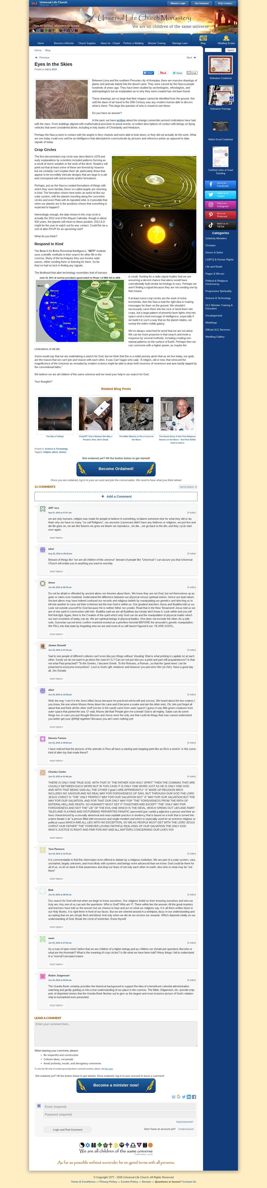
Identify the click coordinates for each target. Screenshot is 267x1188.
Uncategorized (213, 315)
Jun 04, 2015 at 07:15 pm (60, 650)
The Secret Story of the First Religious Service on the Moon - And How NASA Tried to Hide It (177, 439)
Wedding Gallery (214, 336)
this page (109, 1069)
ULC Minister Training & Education (219, 307)
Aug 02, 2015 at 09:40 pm (60, 554)
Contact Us (189, 1181)
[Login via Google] (179, 1098)
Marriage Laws (180, 43)
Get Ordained (202, 3)
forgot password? (184, 1122)
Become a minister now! (116, 1085)
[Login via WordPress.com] (173, 1098)
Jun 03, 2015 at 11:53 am (59, 854)
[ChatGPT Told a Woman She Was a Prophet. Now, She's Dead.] (95, 415)
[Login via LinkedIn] (189, 1098)
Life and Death (213, 266)
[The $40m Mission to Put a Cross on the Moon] (136, 415)
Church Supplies (87, 43)
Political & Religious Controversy (216, 282)
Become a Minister (64, 43)
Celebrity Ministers (216, 238)
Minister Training (156, 43)
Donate (146, 1181)
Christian (210, 245)
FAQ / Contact (225, 3)
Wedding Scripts (226, 43)
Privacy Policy (108, 1181)
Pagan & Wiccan (214, 273)
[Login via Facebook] (194, 1099)
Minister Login (178, 3)
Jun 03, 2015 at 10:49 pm (60, 694)
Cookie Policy (129, 1181)
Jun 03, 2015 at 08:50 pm (60, 743)
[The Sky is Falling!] (55, 415)
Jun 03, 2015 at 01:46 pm (60, 776)
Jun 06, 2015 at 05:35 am (60, 587)
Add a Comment (119, 496)
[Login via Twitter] (184, 1098)
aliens (55, 452)
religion (47, 452)
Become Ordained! (116, 468)
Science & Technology (56, 449)
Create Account (185, 1129)
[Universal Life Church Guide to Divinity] (116, 1150)
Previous (44, 57)
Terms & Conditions (83, 1181)
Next (189, 57)
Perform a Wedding (133, 43)
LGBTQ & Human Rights (219, 259)
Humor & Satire (214, 252)
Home (41, 43)
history (62, 452)
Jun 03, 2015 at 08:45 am (60, 895)
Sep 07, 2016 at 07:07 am (60, 513)
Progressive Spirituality (218, 291)
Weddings (211, 322)
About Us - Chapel (110, 43)
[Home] (133, 20)
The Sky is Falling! (55, 436)
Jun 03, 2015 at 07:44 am (60, 943)
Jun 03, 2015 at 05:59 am (60, 980)
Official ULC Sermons (217, 329)
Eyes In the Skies (53, 64)
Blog (203, 43)
